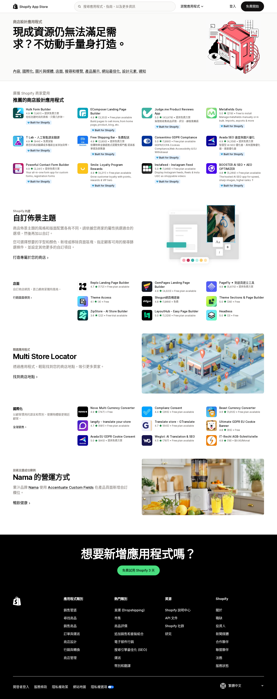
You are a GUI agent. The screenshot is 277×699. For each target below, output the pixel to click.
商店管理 (70, 658)
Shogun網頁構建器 (167, 297)
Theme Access (100, 297)
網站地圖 (79, 687)
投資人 (220, 626)
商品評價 (120, 626)
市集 (117, 618)
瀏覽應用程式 (190, 6)
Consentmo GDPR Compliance (176, 137)
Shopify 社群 (174, 626)
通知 (142, 71)
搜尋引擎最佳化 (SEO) (130, 650)
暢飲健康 (20, 503)
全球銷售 (18, 427)
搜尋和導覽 (74, 71)
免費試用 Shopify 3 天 (138, 570)
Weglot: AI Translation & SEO (175, 436)
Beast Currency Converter (237, 408)
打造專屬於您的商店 (29, 257)
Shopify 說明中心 (178, 610)
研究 (168, 634)
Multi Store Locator (44, 356)
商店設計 (70, 642)
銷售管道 (70, 610)
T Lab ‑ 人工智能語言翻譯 (43, 137)
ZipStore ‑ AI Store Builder (109, 311)
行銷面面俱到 (21, 297)
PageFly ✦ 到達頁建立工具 (236, 282)
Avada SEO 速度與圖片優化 (237, 137)
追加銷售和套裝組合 (129, 634)
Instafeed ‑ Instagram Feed (174, 164)
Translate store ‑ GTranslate (175, 421)
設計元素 (129, 71)
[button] (42, 116)
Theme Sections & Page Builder (241, 297)
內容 (16, 71)
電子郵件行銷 (124, 642)
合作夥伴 (222, 642)
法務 (219, 658)
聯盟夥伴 (222, 650)
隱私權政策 (60, 687)
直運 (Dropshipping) (129, 610)
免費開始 (252, 6)
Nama (34, 487)
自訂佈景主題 (34, 218)
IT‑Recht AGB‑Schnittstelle (238, 436)
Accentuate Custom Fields (71, 487)
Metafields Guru (230, 109)
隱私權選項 (99, 687)
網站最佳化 (111, 71)
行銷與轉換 (72, 650)
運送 (117, 658)
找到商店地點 (24, 377)
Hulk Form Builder (38, 109)
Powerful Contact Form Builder (47, 164)
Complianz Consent (168, 408)
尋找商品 (70, 618)
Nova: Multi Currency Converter (112, 408)
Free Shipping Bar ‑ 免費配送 (109, 137)
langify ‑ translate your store (110, 421)
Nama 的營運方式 (41, 477)
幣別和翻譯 (122, 666)
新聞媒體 (222, 634)
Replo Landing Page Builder (109, 282)
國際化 (27, 71)
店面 (59, 71)
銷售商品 (70, 626)
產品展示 (92, 71)
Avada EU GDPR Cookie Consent (112, 436)
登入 (233, 6)
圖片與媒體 (44, 71)
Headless (225, 311)
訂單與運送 (72, 634)
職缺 (219, 618)
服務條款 (40, 687)
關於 (219, 610)
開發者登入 (21, 687)
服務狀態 (222, 666)
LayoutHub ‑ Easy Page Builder (176, 311)
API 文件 (171, 618)
